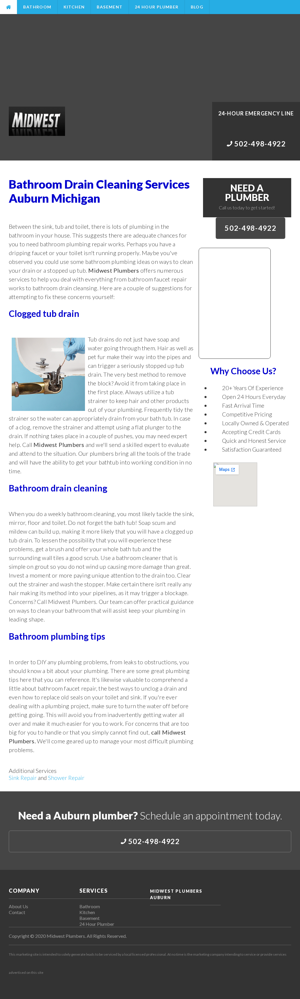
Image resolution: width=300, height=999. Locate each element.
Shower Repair (66, 777)
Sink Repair (23, 777)
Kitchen (74, 6)
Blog (197, 6)
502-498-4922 (250, 228)
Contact (17, 912)
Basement (109, 6)
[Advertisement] (150, 58)
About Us (18, 906)
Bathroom (37, 6)
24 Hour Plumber (157, 6)
